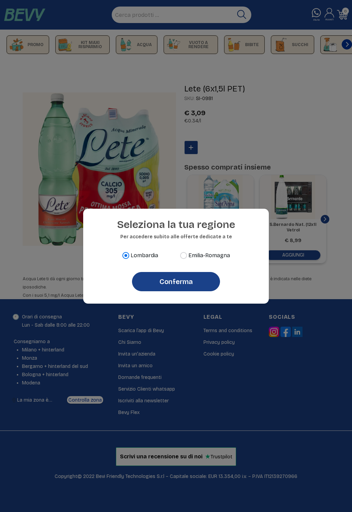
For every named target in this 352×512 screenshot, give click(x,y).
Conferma (176, 281)
